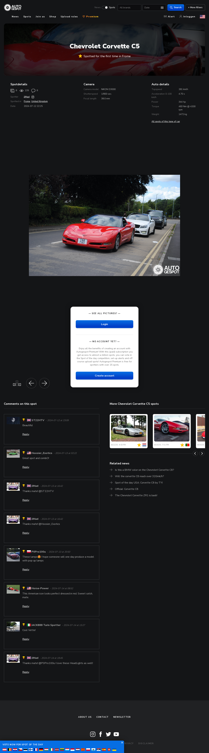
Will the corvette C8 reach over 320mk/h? (139, 476)
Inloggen (189, 16)
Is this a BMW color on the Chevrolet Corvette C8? (144, 470)
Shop (52, 16)
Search (178, 7)
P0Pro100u (39, 552)
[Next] (202, 453)
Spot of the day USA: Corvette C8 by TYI (139, 482)
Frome (27, 101)
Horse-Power (40, 588)
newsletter (122, 717)
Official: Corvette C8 (126, 489)
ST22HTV (38, 420)
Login (104, 324)
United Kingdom (39, 101)
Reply (25, 434)
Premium (91, 16)
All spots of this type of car (166, 121)
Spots (112, 7)
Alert (171, 16)
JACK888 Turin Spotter (46, 625)
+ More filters (195, 7)
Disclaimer (146, 743)
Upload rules (69, 16)
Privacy (128, 743)
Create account (104, 375)
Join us (40, 16)
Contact (102, 717)
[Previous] (195, 453)
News (98, 7)
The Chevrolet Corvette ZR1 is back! (136, 495)
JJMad (27, 96)
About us (85, 717)
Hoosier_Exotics (42, 453)
